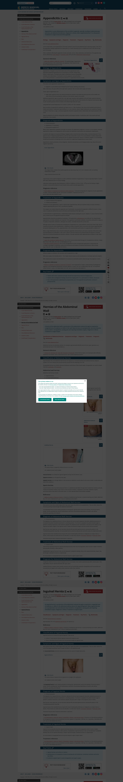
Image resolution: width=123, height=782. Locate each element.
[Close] (85, 380)
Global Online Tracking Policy (65, 384)
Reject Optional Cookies (59, 399)
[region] (61, 391)
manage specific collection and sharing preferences (73, 396)
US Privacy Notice (53, 384)
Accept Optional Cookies (45, 399)
